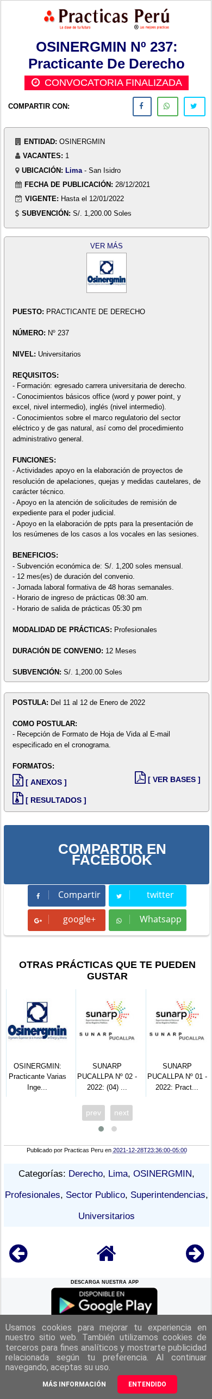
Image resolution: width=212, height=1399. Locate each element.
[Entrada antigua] (195, 1258)
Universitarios (106, 1216)
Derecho (85, 1174)
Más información (74, 1384)
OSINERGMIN (162, 1174)
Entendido (147, 1384)
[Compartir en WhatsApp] (167, 106)
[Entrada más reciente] (18, 1258)
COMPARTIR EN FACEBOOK (112, 854)
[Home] (106, 1258)
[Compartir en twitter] (194, 106)
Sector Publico (95, 1195)
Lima (73, 170)
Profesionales (32, 1195)
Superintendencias (167, 1195)
